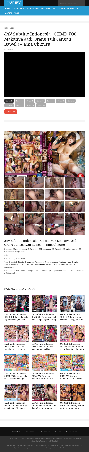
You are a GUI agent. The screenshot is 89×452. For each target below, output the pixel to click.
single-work (66, 262)
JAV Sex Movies (71, 432)
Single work (20, 252)
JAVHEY (13, 3)
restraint (40, 262)
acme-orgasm (52, 262)
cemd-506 (41, 265)
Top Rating (46, 8)
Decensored (46, 249)
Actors (8, 13)
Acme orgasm (21, 249)
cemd (50, 265)
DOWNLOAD (10, 112)
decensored (9, 267)
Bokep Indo (16, 432)
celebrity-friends (17, 262)
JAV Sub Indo (59, 8)
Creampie (34, 249)
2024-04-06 (60, 265)
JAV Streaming (30, 432)
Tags (16, 13)
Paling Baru (18, 8)
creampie (30, 262)
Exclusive (59, 249)
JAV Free (57, 432)
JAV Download (45, 432)
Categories (72, 8)
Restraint (8, 252)
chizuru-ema (29, 265)
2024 (70, 265)
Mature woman (72, 249)
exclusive (17, 265)
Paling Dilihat (32, 8)
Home (7, 8)
